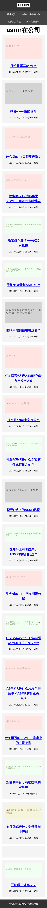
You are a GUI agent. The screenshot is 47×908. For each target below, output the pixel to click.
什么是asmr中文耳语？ (23, 420)
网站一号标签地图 (30, 904)
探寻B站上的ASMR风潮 (23, 510)
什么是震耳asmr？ (23, 66)
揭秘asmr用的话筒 (23, 111)
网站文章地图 (15, 904)
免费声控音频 (14, 21)
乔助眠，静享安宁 (23, 885)
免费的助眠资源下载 (30, 14)
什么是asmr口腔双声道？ (23, 156)
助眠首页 (11, 14)
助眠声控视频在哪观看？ (23, 330)
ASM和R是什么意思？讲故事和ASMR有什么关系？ (23, 693)
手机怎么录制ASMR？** (23, 285)
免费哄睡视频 (32, 21)
